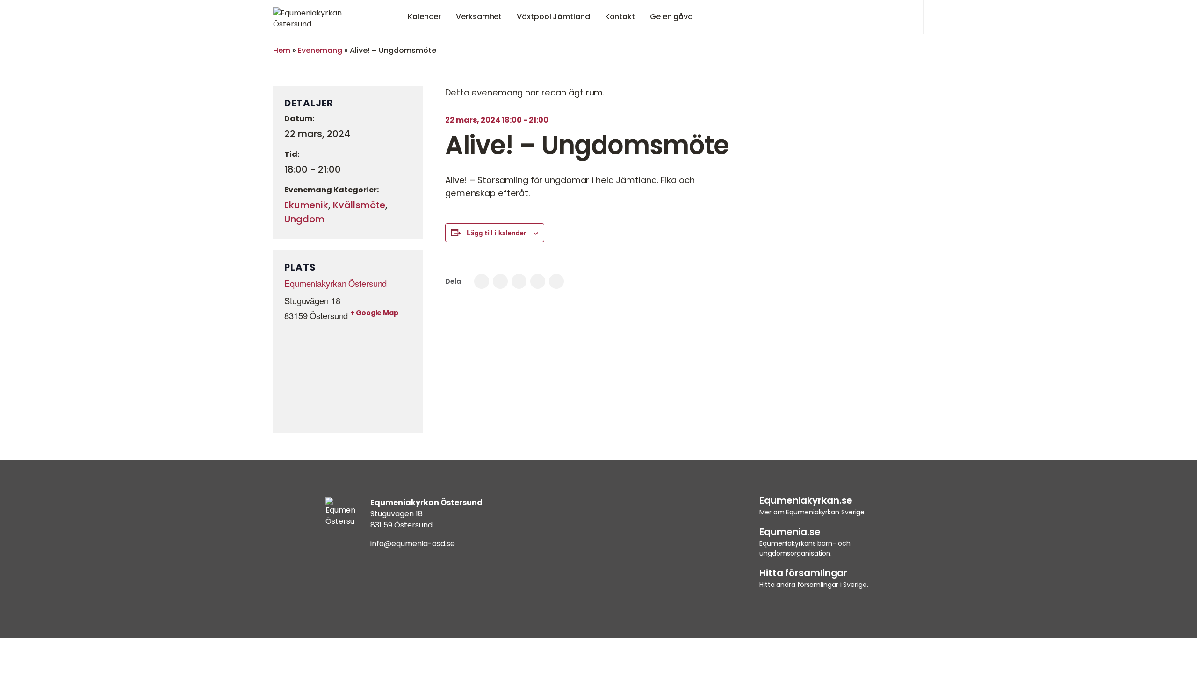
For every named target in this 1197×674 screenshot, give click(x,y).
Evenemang (320, 50)
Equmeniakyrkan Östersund (335, 283)
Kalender (424, 16)
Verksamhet (479, 16)
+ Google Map (374, 312)
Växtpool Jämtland (553, 16)
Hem (281, 50)
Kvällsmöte (359, 205)
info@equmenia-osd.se (412, 543)
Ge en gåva (671, 16)
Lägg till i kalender (496, 232)
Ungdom (304, 219)
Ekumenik (306, 205)
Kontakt (620, 16)
